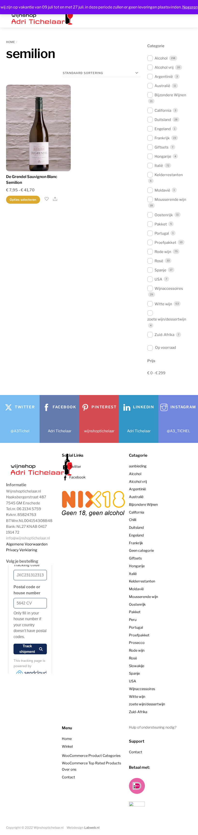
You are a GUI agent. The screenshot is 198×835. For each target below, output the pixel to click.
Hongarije (163, 156)
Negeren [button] (190, 7)
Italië (159, 165)
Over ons (69, 769)
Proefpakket (165, 242)
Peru (132, 620)
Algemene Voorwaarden (27, 544)
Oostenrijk (164, 215)
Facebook (77, 477)
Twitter (75, 466)
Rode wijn (163, 251)
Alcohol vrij (164, 67)
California (163, 110)
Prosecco (137, 643)
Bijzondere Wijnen (170, 95)
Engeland (163, 129)
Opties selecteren (23, 199)
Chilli (132, 520)
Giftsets (162, 147)
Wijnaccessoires (169, 288)
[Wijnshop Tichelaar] (42, 475)
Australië (162, 85)
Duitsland (163, 119)
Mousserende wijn (170, 199)
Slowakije (136, 666)
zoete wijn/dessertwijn (166, 319)
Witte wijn (163, 304)
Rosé (159, 261)
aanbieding (138, 466)
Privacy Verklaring (21, 550)
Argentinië (164, 76)
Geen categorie (141, 550)
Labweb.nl (91, 827)
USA (158, 279)
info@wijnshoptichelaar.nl (28, 538)
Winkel (67, 746)
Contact (68, 777)
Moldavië (162, 190)
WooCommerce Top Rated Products (91, 763)
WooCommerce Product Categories (91, 755)
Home (10, 42)
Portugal (162, 233)
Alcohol (161, 58)
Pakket (161, 224)
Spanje (160, 270)
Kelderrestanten (169, 174)
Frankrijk (162, 138)
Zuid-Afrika (164, 334)
